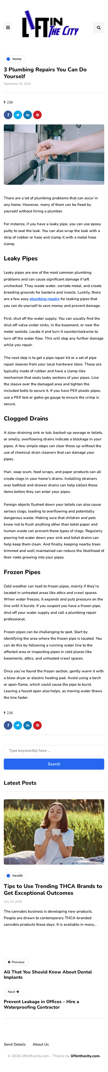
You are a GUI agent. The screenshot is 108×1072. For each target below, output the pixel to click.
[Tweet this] (18, 115)
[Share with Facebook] (8, 115)
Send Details (15, 1044)
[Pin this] (37, 115)
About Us (41, 1044)
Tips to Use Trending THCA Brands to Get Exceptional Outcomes (53, 889)
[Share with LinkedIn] (27, 115)
